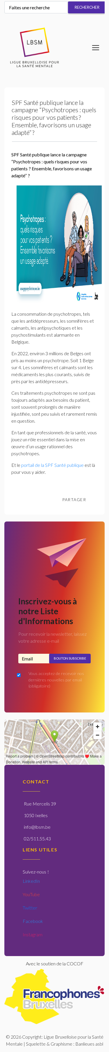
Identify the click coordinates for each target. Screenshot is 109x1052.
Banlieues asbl (89, 1043)
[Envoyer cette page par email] (96, 500)
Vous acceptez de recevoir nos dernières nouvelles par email (56, 679)
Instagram (32, 934)
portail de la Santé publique (52, 465)
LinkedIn (31, 881)
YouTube (31, 894)
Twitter (30, 907)
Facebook (33, 921)
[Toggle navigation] (95, 47)
